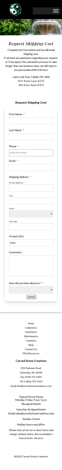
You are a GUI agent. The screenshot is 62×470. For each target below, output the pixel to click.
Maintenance (31, 336)
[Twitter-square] (27, 452)
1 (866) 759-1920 (40, 77)
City (11, 196)
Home (31, 323)
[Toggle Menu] (56, 10)
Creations (31, 340)
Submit (31, 296)
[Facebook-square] (20, 452)
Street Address (16, 183)
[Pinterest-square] (34, 452)
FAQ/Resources (31, 353)
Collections (31, 327)
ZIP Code (13, 222)
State (11, 209)
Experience (31, 331)
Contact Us (31, 349)
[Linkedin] (41, 452)
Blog (31, 344)
